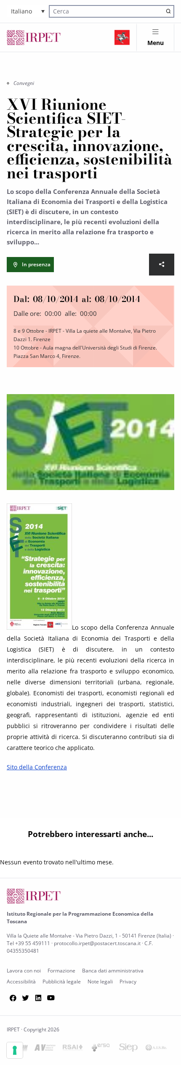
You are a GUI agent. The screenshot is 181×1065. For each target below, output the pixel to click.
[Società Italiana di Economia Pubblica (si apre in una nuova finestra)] (128, 1049)
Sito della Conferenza (37, 767)
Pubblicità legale (62, 981)
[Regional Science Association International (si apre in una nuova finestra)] (72, 1049)
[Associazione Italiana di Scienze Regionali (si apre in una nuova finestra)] (156, 1049)
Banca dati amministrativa (113, 970)
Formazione (61, 970)
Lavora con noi (24, 970)
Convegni (23, 83)
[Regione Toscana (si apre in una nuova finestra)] (122, 37)
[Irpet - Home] (34, 37)
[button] (28, 11)
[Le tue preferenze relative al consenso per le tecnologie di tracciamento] (15, 1050)
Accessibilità (21, 981)
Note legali (100, 981)
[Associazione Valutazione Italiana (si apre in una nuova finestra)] (45, 1049)
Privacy (128, 981)
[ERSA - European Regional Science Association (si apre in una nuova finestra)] (100, 1049)
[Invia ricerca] (168, 11)
